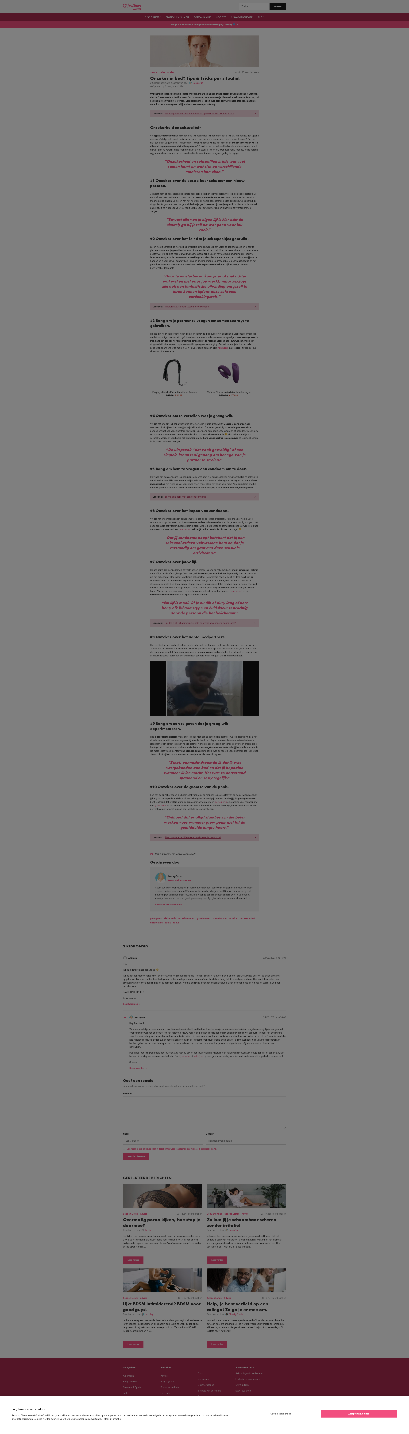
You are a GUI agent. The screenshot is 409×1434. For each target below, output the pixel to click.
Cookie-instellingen (280, 1413)
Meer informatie (112, 1419)
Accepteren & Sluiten (358, 1413)
